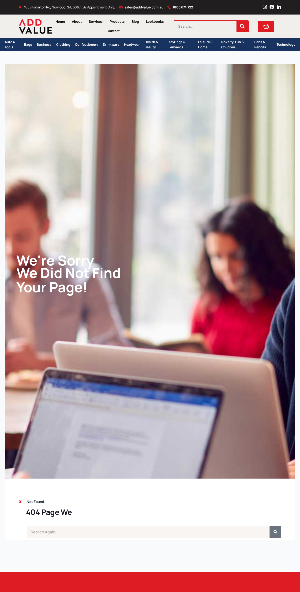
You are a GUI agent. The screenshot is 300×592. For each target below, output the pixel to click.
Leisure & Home (205, 44)
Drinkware (111, 44)
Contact (113, 31)
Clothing (63, 44)
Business (44, 44)
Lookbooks (155, 21)
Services (96, 21)
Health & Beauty (151, 44)
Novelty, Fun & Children (232, 44)
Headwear (132, 44)
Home (60, 21)
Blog (135, 21)
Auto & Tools (10, 44)
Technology (286, 44)
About (77, 21)
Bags (28, 44)
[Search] (242, 26)
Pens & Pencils (260, 44)
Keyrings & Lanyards (177, 44)
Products (117, 21)
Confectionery (86, 44)
